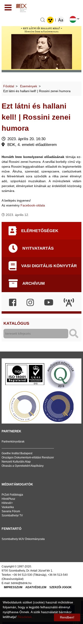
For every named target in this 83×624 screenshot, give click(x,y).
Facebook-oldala (33, 205)
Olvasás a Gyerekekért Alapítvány (23, 465)
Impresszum (13, 587)
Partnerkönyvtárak (13, 441)
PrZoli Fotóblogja (12, 494)
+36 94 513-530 (22, 574)
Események (28, 86)
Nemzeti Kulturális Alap (16, 461)
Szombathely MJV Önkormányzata (23, 539)
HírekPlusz (8, 498)
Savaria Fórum (11, 511)
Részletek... (26, 617)
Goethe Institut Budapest (17, 453)
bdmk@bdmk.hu (21, 583)
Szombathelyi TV (12, 515)
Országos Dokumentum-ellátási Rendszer (28, 457)
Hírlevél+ (7, 503)
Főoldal (8, 86)
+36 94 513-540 (58, 574)
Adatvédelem (35, 587)
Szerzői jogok (60, 587)
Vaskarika (8, 507)
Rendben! (67, 617)
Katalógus (16, 323)
